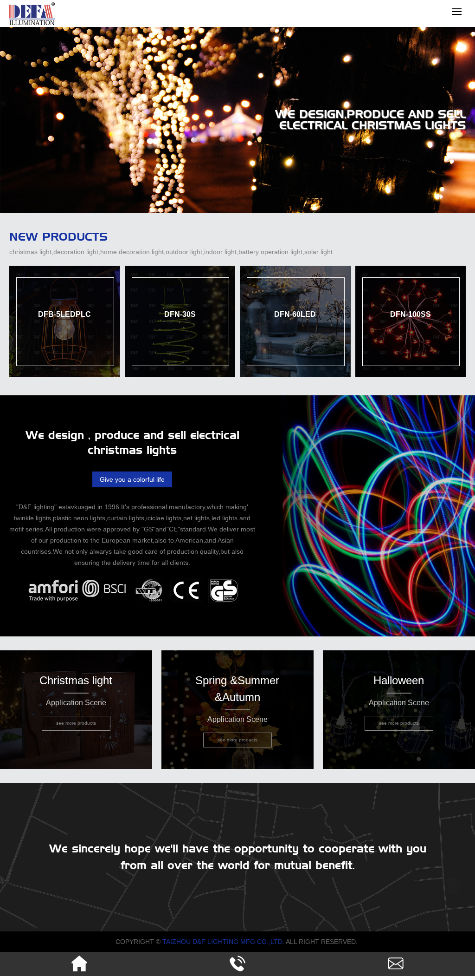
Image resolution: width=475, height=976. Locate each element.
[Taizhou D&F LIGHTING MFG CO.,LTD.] (32, 23)
